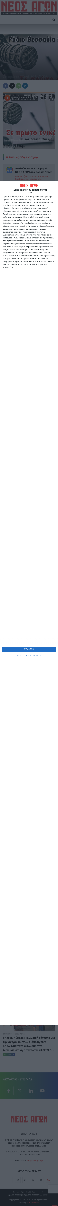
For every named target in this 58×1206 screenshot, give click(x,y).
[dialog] (29, 603)
